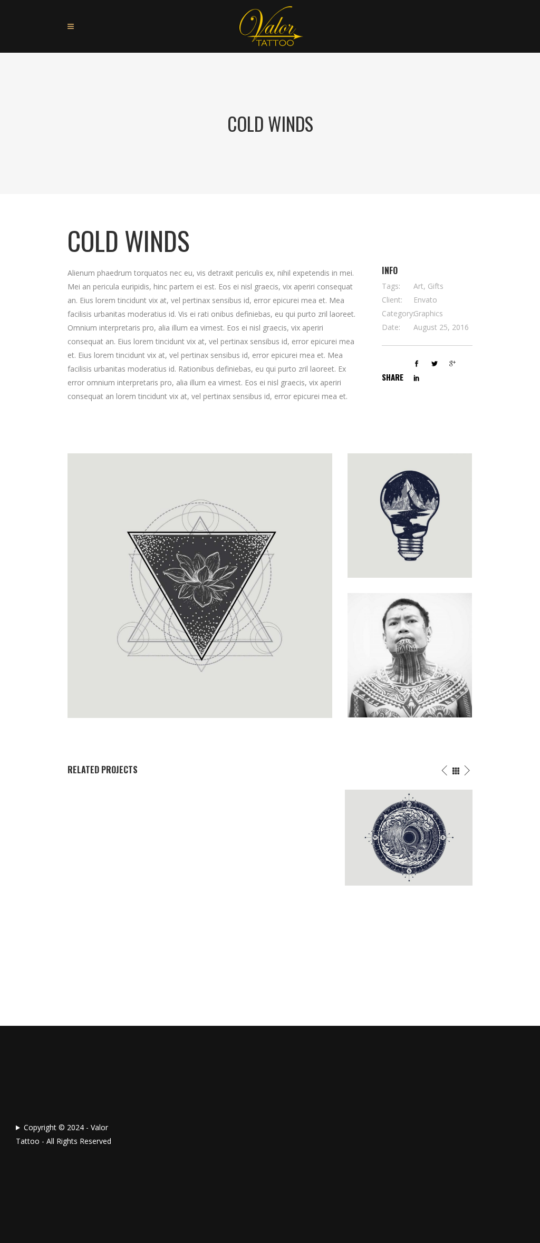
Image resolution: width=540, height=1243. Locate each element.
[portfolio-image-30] (410, 655)
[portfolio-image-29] (200, 585)
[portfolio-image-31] (410, 515)
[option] (131, 796)
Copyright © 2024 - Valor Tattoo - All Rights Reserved (63, 1134)
